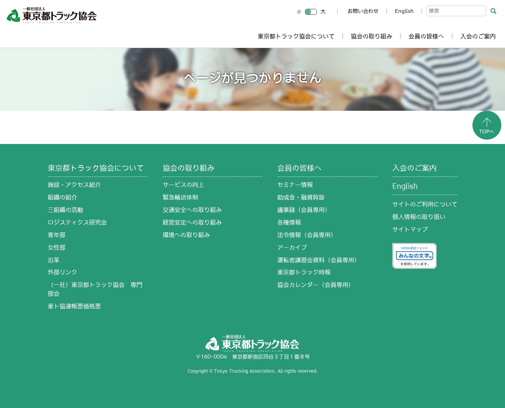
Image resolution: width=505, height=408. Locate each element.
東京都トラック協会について (296, 36)
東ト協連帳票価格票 (74, 306)
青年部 (56, 235)
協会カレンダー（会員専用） (315, 285)
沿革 (54, 260)
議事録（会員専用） (304, 210)
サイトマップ (410, 229)
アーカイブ (292, 247)
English (404, 11)
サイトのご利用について (424, 204)
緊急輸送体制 (180, 197)
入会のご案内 (478, 36)
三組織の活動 (65, 210)
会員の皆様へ (426, 36)
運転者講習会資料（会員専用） (318, 260)
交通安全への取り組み (192, 210)
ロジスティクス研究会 (77, 222)
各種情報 (289, 222)
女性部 (56, 247)
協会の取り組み (371, 36)
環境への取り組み (186, 235)
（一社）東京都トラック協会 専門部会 (95, 289)
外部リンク (62, 272)
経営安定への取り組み (192, 222)
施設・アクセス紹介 (74, 185)
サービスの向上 (183, 185)
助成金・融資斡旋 (301, 197)
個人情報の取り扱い (418, 217)
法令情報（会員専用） (306, 235)
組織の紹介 (62, 197)
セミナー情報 (295, 185)
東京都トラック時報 (304, 272)
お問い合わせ (363, 11)
